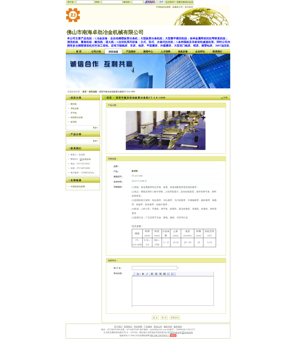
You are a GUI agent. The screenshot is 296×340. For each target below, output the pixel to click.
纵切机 (74, 122)
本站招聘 (138, 326)
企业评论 (200, 51)
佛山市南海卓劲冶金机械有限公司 (105, 32)
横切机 (74, 104)
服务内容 (168, 326)
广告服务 (148, 326)
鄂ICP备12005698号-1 (159, 335)
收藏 (225, 97)
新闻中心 (148, 51)
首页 (84, 91)
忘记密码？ (170, 2)
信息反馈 (183, 51)
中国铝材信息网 (163, 7)
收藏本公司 (177, 7)
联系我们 (217, 51)
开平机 (74, 113)
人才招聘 (165, 51)
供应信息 (113, 51)
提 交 (155, 317)
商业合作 (158, 326)
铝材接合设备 (77, 117)
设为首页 (189, 7)
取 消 (164, 317)
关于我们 (118, 326)
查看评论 (175, 317)
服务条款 (178, 326)
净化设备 (75, 108)
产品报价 (131, 51)
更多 (95, 127)
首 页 (79, 51)
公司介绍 (96, 51)
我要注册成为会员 (185, 2)
